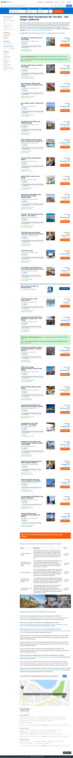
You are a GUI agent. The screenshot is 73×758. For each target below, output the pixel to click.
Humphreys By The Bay (24, 730)
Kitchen (6, 62)
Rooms (50, 8)
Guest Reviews (66, 352)
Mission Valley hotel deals (59, 718)
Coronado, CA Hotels (24, 718)
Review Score (67, 42)
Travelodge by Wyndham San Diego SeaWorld (32, 497)
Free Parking (7, 57)
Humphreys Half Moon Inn (26, 631)
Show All (44, 725)
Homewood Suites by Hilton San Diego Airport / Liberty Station (31, 349)
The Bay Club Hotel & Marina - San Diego (32, 66)
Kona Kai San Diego (53, 624)
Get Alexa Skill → (28, 60)
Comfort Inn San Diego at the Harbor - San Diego (32, 214)
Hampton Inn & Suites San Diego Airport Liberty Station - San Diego (32, 443)
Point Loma (61, 733)
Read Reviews (67, 303)
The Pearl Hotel (27, 250)
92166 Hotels (22, 741)
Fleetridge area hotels (24, 732)
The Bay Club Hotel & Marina (41, 631)
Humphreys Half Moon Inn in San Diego (32, 38)
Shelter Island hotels (42, 730)
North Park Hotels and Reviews (38, 720)
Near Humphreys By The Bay (15, 8)
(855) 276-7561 (58, 56)
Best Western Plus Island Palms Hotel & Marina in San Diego (31, 85)
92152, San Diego (37, 743)
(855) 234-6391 (40, 756)
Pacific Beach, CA (50, 720)
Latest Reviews (66, 219)
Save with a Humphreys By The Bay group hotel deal (38, 30)
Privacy (19, 756)
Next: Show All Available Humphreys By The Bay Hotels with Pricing (41, 535)
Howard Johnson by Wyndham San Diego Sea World (30, 515)
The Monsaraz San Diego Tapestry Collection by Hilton (32, 233)
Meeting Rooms (8, 61)
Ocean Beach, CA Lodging (49, 717)
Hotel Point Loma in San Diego (30, 177)
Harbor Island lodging (52, 730)
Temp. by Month (6, 27)
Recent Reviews (66, 70)
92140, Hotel (22, 743)
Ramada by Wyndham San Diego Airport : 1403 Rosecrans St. (31, 196)
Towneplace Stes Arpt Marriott (27, 618)
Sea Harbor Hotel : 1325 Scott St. (32, 103)
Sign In (69, 2)
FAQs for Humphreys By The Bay (9, 30)
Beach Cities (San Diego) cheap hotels (45, 718)
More (56, 2)
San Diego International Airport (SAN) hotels (29, 733)
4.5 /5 (65, 563)
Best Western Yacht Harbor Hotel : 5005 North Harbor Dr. (32, 140)
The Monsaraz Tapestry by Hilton (31, 158)
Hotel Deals (40, 2)
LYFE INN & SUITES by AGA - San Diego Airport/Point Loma (32, 268)
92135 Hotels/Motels (51, 741)
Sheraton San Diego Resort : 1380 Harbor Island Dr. (31, 462)
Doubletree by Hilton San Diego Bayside (30, 122)
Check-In (28, 8)
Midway (56, 733)
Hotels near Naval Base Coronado (46, 733)
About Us (8, 756)
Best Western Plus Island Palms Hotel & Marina (48, 618)
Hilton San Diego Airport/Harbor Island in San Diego (31, 368)
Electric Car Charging (9, 69)
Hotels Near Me (25, 756)
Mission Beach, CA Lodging (25, 720)
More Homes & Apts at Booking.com (29, 286)
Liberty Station (34, 730)
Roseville (60, 730)
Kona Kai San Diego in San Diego (31, 387)
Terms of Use (14, 756)
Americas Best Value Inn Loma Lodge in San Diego (31, 480)
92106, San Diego (36, 741)
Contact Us (3, 756)
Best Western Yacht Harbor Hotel (54, 670)
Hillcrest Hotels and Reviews (37, 717)
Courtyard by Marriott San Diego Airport (46, 663)
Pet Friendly (7, 53)
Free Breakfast (7, 56)
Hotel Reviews (67, 199)
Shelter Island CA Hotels (25, 717)
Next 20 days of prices (7, 23)
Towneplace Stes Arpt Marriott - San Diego (29, 424)
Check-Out (40, 8)
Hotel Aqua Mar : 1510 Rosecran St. (29, 299)
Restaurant (7, 65)
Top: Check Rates (6, 18)
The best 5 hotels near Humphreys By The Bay (8, 26)
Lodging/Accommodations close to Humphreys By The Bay (9, 21)
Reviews (68, 255)
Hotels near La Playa (34, 732)
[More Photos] (50, 45)
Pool (5, 54)
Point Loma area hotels (61, 717)
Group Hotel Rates (49, 2)
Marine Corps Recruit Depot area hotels (48, 732)
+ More (4, 70)
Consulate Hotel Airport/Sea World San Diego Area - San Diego (31, 318)
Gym (6, 59)
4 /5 (65, 553)
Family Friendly (8, 64)
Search (69, 5)
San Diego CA (32, 718)
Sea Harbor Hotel (39, 657)
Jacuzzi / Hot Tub (8, 67)
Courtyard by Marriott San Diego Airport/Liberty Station (32, 405)
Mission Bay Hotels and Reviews (26, 722)
